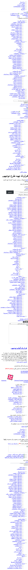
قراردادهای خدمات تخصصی (15, 311)
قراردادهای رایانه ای (17, 301)
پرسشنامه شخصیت (17, 59)
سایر (17, 265)
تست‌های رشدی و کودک (15, 204)
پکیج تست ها (18, 199)
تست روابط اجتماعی (16, 38)
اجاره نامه (19, 314)
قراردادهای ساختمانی (16, 305)
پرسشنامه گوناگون (17, 67)
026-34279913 (24, 372)
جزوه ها (23, 248)
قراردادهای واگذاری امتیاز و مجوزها (13, 313)
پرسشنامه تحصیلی (17, 61)
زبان (21, 47)
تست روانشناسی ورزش (14, 132)
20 (22, 320)
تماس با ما (18, 160)
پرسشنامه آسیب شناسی (15, 55)
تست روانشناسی (20, 197)
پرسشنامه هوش (17, 64)
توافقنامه (19, 295)
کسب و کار (19, 49)
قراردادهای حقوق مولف (15, 302)
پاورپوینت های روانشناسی (18, 234)
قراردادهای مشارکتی (16, 304)
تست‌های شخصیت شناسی (15, 212)
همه (19, 320)
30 (20, 320)
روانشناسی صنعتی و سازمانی (11, 74)
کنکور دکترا (19, 292)
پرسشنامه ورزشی (17, 65)
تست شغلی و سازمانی (16, 32)
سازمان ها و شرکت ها (15, 166)
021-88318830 (24, 371)
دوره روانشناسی (16, 145)
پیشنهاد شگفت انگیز (20, 288)
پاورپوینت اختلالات (17, 78)
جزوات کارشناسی (17, 71)
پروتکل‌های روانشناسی (19, 279)
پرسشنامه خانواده (17, 62)
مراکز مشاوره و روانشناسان (13, 169)
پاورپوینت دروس (17, 83)
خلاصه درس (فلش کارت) (18, 277)
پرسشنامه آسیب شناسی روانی (14, 219)
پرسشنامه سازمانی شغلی (15, 58)
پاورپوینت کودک (18, 86)
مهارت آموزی (18, 268)
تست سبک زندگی (17, 37)
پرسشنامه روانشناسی (19, 218)
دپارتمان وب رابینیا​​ (13, 443)
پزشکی (20, 52)
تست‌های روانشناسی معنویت (14, 207)
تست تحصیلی (18, 31)
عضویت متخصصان (16, 142)
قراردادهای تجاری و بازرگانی (14, 300)
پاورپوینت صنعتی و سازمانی (14, 84)
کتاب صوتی (22, 286)
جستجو (26, 189)
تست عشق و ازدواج (17, 26)
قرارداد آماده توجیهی (19, 348)
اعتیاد (17, 267)
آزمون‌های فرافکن (17, 68)
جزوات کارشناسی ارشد (16, 72)
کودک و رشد (15, 256)
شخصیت (16, 261)
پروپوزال (22, 283)
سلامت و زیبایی (18, 50)
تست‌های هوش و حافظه (15, 216)
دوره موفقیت (17, 147)
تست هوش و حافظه (16, 35)
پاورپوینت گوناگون (17, 87)
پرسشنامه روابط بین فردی (15, 56)
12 (23, 320)
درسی (20, 46)
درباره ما (18, 159)
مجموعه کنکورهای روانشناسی (17, 289)
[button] (22, 362)
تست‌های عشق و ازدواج (15, 215)
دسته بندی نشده (21, 316)
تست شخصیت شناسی (16, 25)
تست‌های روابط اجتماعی (15, 206)
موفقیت (20, 44)
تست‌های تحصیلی (17, 202)
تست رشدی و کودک (16, 29)
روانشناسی (19, 43)
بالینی (17, 259)
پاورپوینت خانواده (17, 81)
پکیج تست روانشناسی (16, 23)
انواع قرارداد (22, 294)
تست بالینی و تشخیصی (16, 34)
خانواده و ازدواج (15, 258)
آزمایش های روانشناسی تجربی (17, 280)
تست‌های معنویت (17, 482)
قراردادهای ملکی (17, 308)
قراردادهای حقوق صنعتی (15, 297)
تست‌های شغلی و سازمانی (15, 213)
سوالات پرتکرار (17, 162)
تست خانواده (18, 28)
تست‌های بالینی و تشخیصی (15, 200)
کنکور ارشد (19, 291)
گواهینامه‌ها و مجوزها (15, 163)
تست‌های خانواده (17, 203)
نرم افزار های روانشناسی (18, 285)
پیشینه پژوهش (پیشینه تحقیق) (17, 282)
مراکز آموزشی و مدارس (14, 167)
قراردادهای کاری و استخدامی (14, 310)
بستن (26, 188)
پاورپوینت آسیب (18, 77)
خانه (27, 179)
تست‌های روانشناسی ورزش (14, 209)
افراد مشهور (15, 264)
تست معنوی (18, 40)
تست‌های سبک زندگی (16, 210)
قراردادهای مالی (17, 298)
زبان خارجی (17, 150)
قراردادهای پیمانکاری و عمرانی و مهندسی (11, 307)
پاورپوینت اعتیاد (18, 80)
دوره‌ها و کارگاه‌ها (20, 253)
